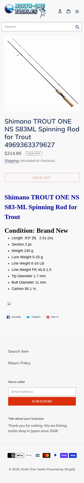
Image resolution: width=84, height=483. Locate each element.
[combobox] (42, 26)
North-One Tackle (33, 469)
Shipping (11, 160)
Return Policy (19, 363)
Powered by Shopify (61, 469)
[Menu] (77, 11)
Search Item (18, 351)
